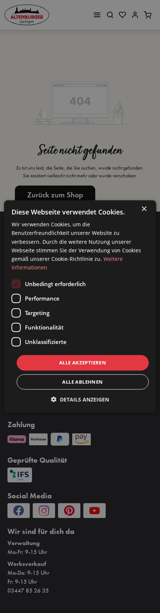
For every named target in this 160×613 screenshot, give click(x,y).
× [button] (144, 209)
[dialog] (80, 306)
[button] (80, 399)
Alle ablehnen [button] (82, 381)
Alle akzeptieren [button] (82, 362)
